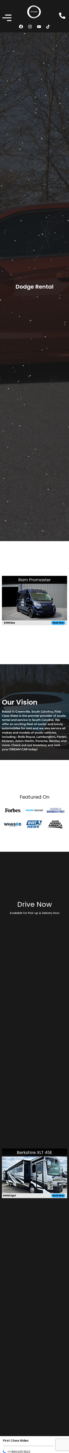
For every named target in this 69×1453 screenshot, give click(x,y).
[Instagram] (30, 27)
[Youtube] (39, 27)
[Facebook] (21, 27)
